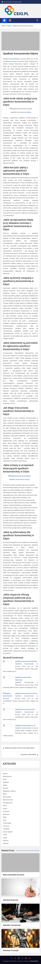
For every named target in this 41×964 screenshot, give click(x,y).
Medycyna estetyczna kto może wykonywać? (20, 748)
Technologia (7, 823)
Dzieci (5, 779)
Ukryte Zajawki (7, 832)
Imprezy (5, 788)
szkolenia (32, 643)
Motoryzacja (7, 797)
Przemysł (6, 811)
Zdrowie (5, 843)
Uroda (5, 835)
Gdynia (29, 112)
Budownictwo (7, 776)
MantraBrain (35, 961)
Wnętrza (5, 840)
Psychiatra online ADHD (28, 754)
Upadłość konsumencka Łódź (25, 709)
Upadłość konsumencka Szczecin (26, 693)
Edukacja (6, 782)
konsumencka (14, 59)
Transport (6, 826)
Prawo (5, 808)
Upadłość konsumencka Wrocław (26, 661)
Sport (5, 820)
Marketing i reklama (9, 791)
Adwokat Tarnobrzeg (11, 925)
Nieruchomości (8, 800)
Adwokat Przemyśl (10, 950)
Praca (5, 805)
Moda (5, 794)
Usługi (5, 838)
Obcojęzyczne (7, 803)
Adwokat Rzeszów (10, 900)
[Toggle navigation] (10, 20)
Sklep (4, 817)
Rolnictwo (6, 814)
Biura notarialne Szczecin (13, 875)
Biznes (5, 773)
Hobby (5, 785)
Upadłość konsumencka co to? (25, 725)
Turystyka (6, 829)
